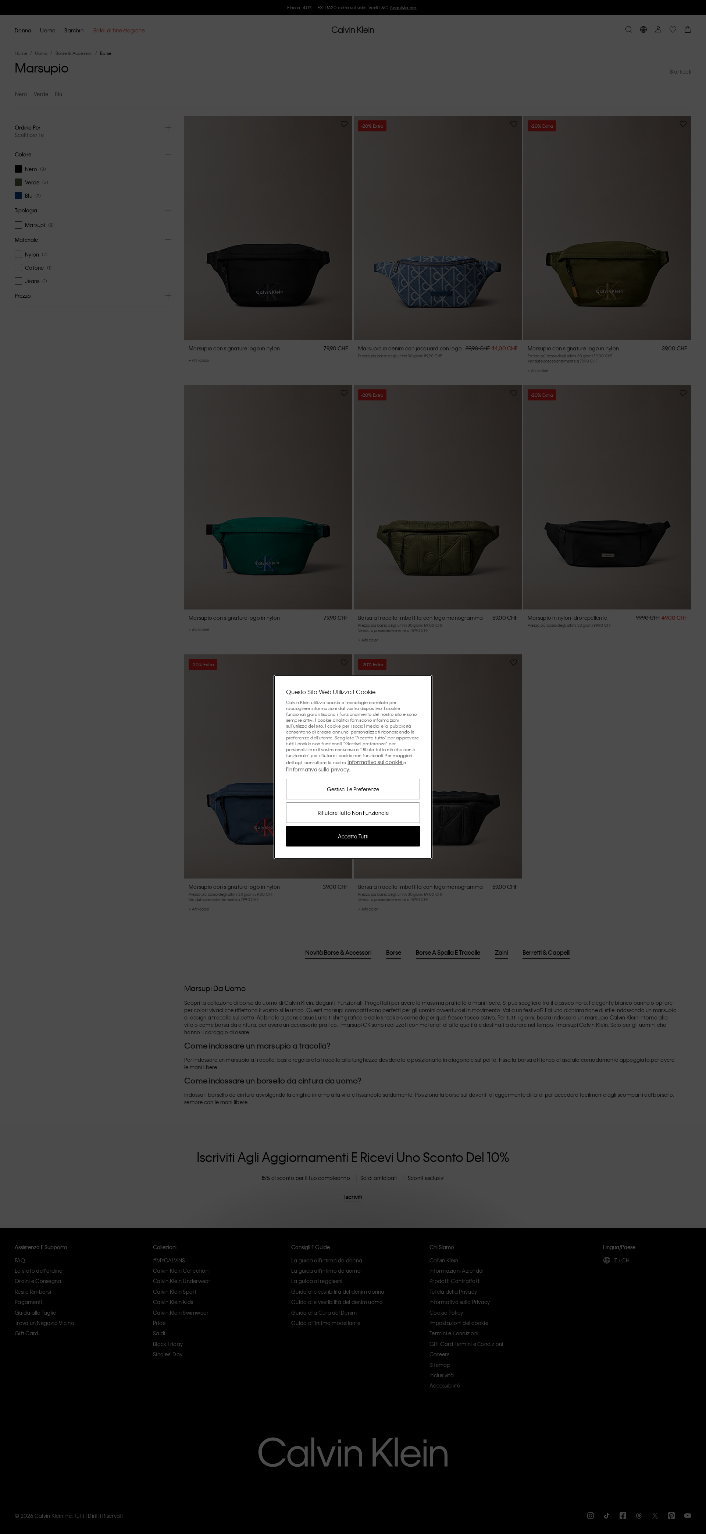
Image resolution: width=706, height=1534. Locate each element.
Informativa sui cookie (375, 762)
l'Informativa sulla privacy (317, 769)
